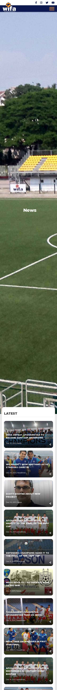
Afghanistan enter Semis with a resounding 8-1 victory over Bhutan (27, 671)
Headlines (21, 473)
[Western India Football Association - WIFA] (9, 7)
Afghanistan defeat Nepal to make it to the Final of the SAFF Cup (27, 523)
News (19, 443)
